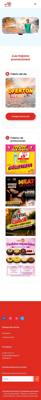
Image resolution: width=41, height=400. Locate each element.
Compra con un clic (21, 116)
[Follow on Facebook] (4, 318)
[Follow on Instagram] (10, 318)
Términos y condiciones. (28, 394)
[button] (20, 34)
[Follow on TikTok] (17, 318)
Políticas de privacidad (11, 394)
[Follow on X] (22, 318)
